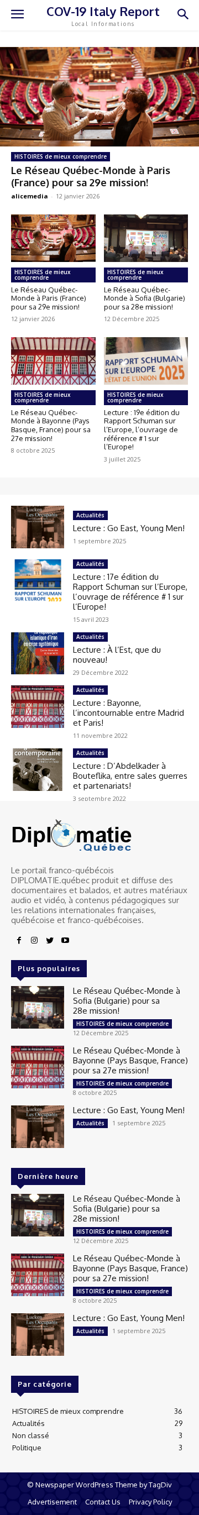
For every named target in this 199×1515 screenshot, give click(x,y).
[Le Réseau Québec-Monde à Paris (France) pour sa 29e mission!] (99, 96)
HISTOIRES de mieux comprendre (60, 156)
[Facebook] (19, 940)
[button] (182, 15)
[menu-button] (17, 15)
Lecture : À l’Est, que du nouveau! (117, 654)
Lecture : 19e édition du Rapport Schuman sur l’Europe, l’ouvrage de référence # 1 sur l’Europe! (142, 429)
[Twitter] (49, 940)
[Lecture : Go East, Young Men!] (37, 527)
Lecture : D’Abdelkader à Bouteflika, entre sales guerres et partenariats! (130, 776)
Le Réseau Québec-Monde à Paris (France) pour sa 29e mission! (90, 176)
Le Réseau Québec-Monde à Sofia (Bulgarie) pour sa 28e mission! (144, 298)
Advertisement (52, 1501)
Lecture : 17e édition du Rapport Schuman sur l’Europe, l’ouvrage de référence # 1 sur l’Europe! (130, 592)
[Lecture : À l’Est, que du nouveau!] (37, 653)
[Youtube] (65, 940)
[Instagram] (34, 940)
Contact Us (103, 1501)
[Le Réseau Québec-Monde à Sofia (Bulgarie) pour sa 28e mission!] (146, 237)
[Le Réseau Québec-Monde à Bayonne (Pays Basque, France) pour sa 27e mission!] (53, 360)
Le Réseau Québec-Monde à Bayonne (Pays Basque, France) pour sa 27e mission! (51, 425)
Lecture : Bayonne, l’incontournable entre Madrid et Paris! (128, 713)
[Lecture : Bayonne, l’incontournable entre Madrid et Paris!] (37, 706)
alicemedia (29, 196)
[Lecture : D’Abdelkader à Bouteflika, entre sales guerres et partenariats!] (37, 769)
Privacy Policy (150, 1501)
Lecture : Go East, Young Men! (129, 528)
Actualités (90, 515)
